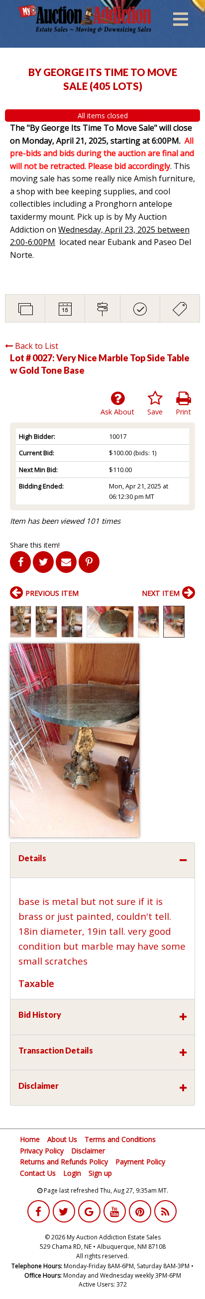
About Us (62, 1139)
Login (72, 1173)
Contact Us (38, 1173)
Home (30, 1139)
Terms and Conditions (120, 1139)
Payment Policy (140, 1161)
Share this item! (35, 545)
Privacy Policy (42, 1150)
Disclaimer (88, 1150)
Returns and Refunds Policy (64, 1161)
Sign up (100, 1173)
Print (183, 411)
